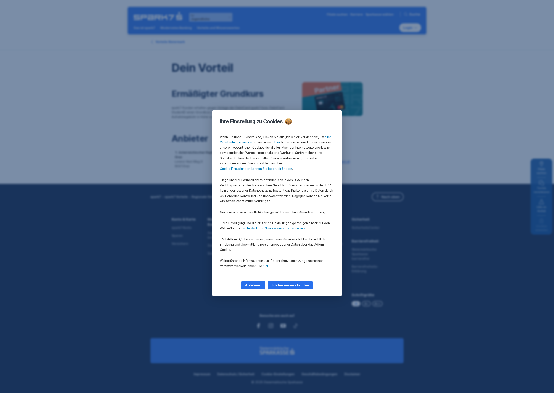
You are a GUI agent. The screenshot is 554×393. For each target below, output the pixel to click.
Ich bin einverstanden (290, 285)
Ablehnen (253, 285)
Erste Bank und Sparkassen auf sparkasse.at (275, 228)
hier (265, 266)
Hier (277, 142)
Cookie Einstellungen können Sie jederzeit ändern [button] (256, 168)
